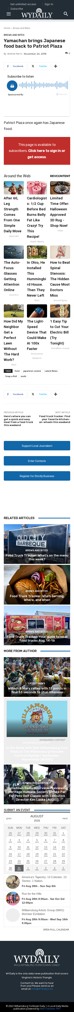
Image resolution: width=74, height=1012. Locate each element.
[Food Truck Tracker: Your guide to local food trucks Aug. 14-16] (37, 625)
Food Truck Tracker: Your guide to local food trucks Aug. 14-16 (37, 638)
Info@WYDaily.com (42, 988)
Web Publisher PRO (50, 1008)
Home (7, 28)
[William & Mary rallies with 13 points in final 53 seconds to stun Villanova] (37, 677)
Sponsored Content (36, 743)
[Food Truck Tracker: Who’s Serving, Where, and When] (37, 585)
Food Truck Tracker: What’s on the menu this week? (37, 557)
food (17, 370)
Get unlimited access (23, 4)
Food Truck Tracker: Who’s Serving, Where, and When (37, 598)
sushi (23, 376)
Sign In (49, 4)
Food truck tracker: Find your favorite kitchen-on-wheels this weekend (54, 419)
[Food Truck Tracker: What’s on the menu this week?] (37, 544)
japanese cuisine (32, 370)
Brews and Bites (21, 28)
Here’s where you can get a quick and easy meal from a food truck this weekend (18, 421)
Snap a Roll (11, 376)
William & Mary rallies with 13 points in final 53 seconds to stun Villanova (37, 690)
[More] (56, 66)
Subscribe (16, 8)
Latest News (51, 370)
